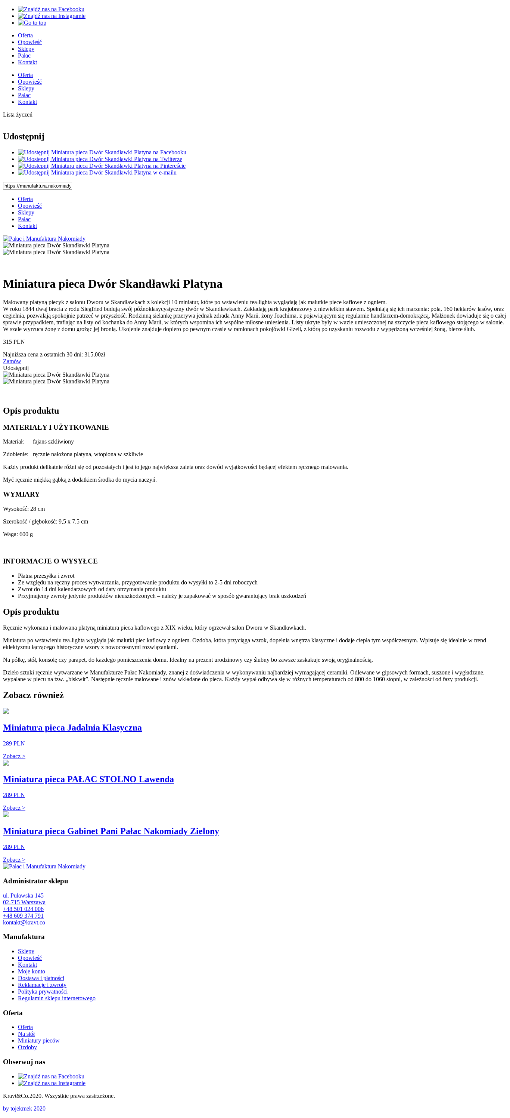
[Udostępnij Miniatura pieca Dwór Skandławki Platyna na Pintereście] (102, 166)
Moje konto (31, 971)
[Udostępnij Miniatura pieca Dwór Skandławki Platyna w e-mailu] (97, 172)
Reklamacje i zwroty (42, 985)
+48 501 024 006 (23, 909)
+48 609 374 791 (23, 915)
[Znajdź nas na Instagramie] (51, 16)
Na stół (26, 1034)
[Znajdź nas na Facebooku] (51, 9)
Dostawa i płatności (41, 978)
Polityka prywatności (43, 991)
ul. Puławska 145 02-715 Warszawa (24, 898)
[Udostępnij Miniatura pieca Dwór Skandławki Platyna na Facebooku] (102, 152)
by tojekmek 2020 (24, 1108)
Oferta (25, 35)
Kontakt (27, 62)
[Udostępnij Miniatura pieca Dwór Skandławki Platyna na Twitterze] (100, 159)
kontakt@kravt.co (24, 922)
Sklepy (26, 49)
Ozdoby (27, 1047)
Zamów (12, 361)
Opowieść (30, 42)
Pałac (24, 55)
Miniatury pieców (39, 1040)
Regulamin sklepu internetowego (57, 998)
